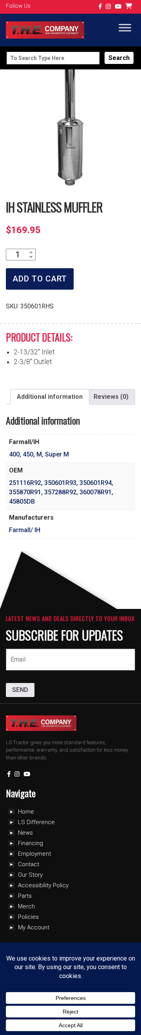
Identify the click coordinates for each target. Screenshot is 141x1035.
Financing (30, 843)
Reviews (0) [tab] (111, 396)
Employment (34, 853)
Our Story (30, 874)
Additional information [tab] (50, 396)
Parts (25, 895)
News (25, 832)
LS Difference (36, 822)
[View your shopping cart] (129, 7)
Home (26, 811)
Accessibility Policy (43, 885)
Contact (28, 864)
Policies (28, 916)
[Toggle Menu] (125, 28)
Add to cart (40, 278)
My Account (33, 927)
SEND (20, 690)
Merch (26, 906)
